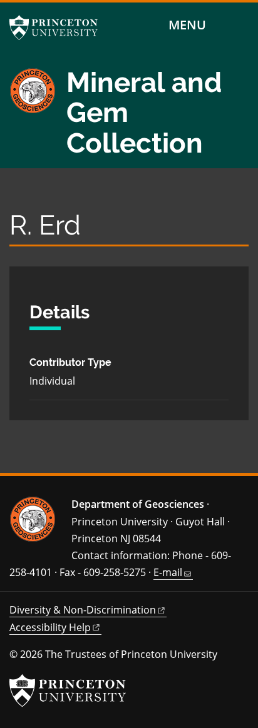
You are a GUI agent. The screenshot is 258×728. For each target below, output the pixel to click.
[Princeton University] (59, 27)
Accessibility (50, 627)
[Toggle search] (240, 25)
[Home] (37, 118)
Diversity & (82, 610)
